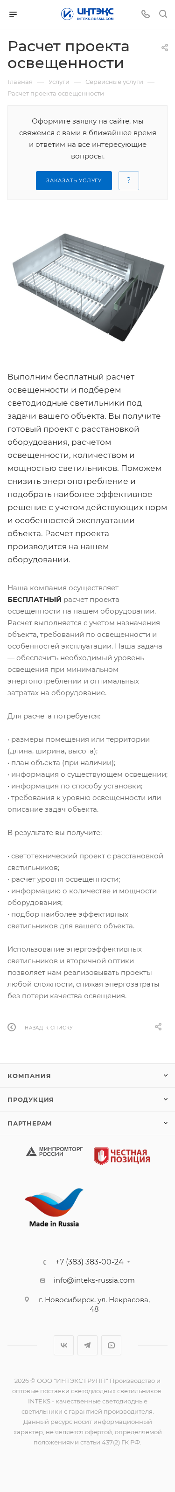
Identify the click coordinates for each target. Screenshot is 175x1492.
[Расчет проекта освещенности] (87, 288)
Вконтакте (64, 1345)
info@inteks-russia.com (94, 1280)
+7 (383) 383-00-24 (90, 1262)
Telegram (87, 1345)
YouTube (111, 1345)
